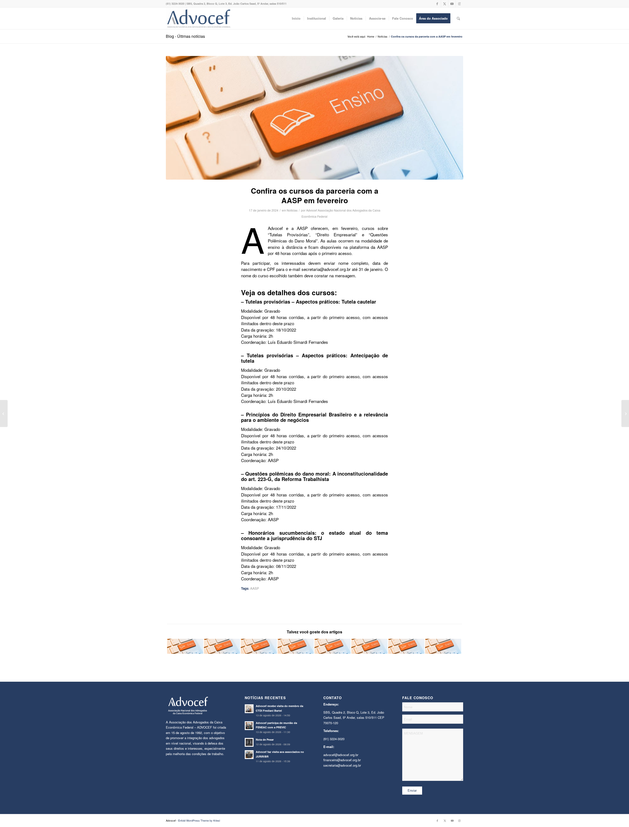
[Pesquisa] (458, 18)
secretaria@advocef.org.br (342, 765)
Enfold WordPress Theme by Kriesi (199, 820)
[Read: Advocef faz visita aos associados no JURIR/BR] (249, 754)
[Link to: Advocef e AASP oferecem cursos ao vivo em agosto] (443, 646)
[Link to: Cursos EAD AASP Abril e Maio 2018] (259, 646)
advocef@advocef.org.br (340, 754)
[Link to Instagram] (459, 3)
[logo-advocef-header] (198, 18)
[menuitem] (296, 18)
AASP (254, 588)
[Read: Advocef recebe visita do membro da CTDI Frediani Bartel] (249, 708)
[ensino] (314, 118)
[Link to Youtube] (452, 3)
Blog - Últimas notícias (185, 36)
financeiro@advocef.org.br (342, 760)
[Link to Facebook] (437, 3)
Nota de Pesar (265, 739)
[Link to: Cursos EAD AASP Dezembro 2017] (296, 646)
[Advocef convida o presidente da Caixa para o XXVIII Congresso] (4, 413)
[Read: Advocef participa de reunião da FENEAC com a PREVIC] (249, 725)
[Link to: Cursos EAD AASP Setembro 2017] (185, 646)
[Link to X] (444, 3)
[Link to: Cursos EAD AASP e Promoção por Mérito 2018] (222, 646)
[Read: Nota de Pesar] (249, 742)
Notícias (292, 210)
